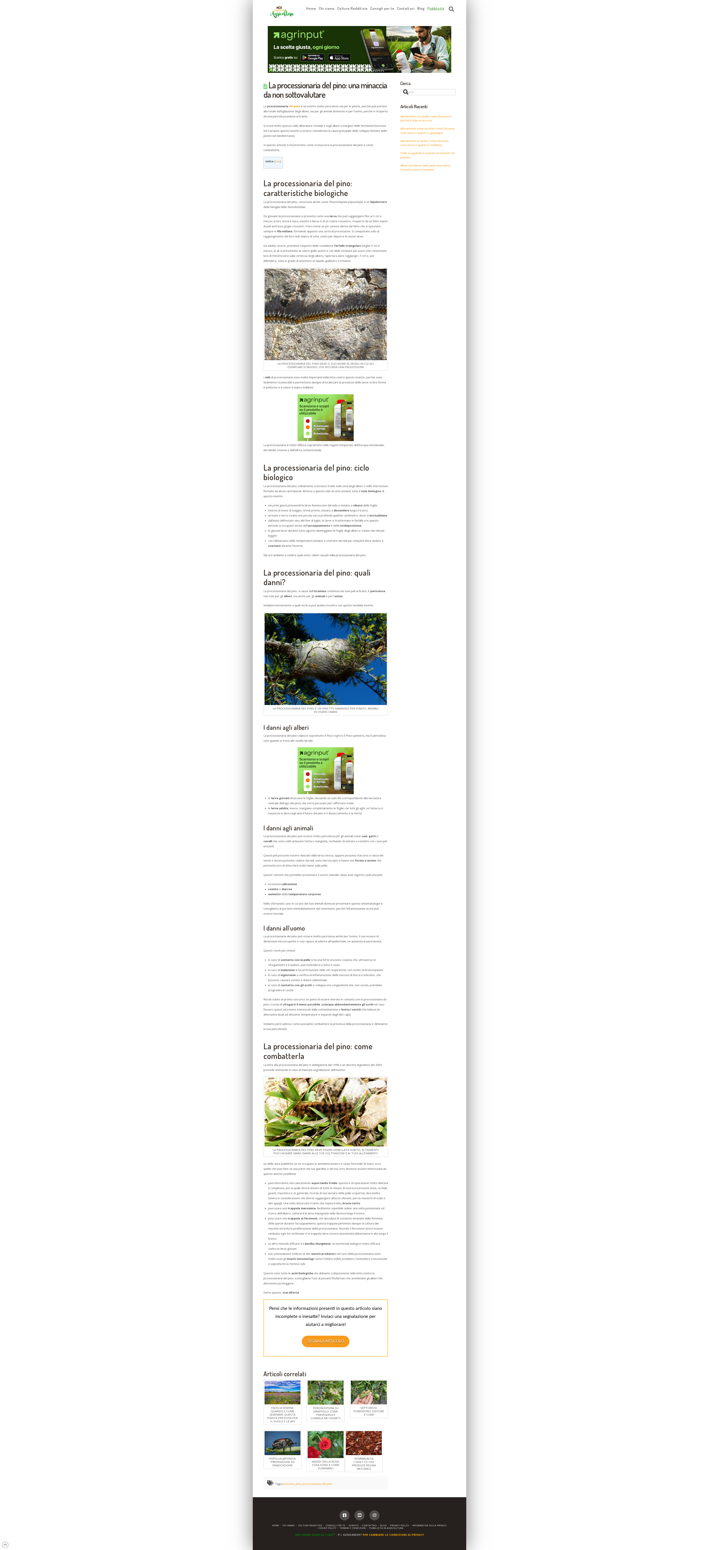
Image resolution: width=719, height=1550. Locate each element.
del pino (294, 106)
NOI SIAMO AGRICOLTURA (315, 1535)
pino (298, 1484)
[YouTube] (359, 1515)
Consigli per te (335, 1525)
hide (277, 161)
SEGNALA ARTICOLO (325, 1341)
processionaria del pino (317, 1484)
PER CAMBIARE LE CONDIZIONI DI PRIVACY (393, 1535)
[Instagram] (374, 1515)
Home (275, 1525)
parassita (288, 1484)
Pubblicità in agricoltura (386, 1528)
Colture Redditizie (310, 1525)
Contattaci (369, 1525)
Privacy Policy (399, 1525)
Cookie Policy (327, 1528)
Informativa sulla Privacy (429, 1525)
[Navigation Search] (450, 9)
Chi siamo (289, 1525)
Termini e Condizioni (353, 1528)
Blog (383, 1525)
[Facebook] (344, 1515)
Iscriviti (354, 1525)
